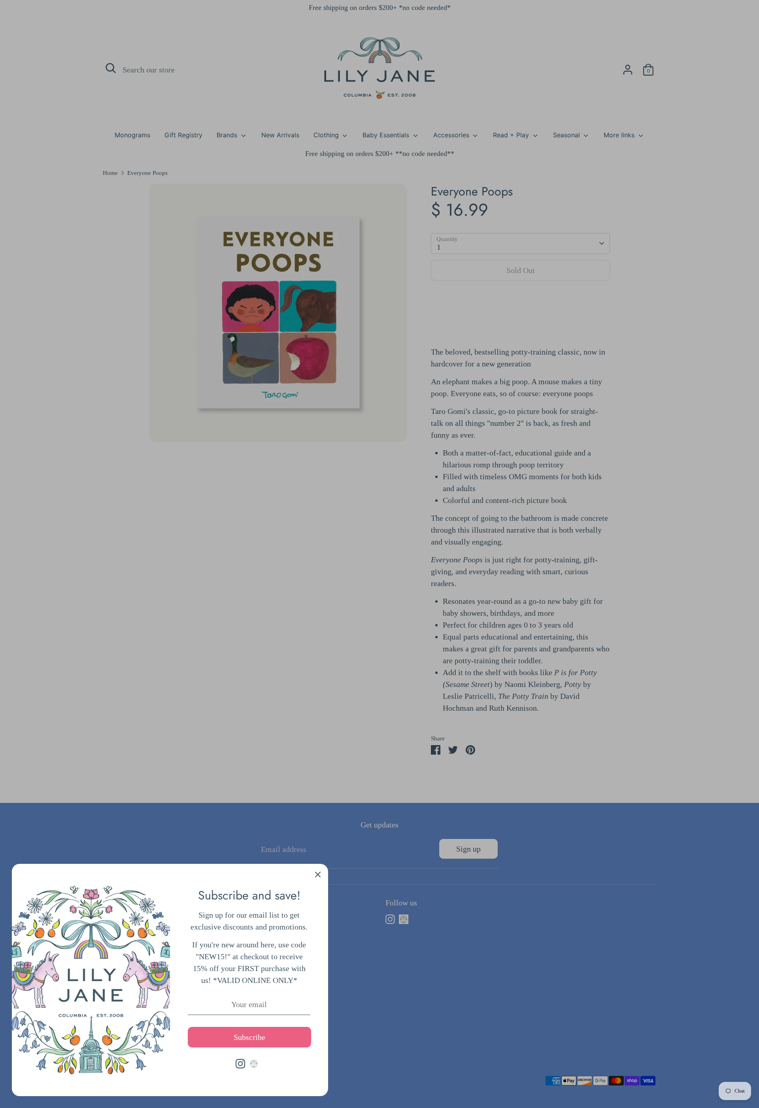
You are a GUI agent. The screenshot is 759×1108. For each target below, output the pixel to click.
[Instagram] (240, 1063)
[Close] (318, 874)
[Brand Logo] (254, 1063)
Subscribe (249, 1037)
